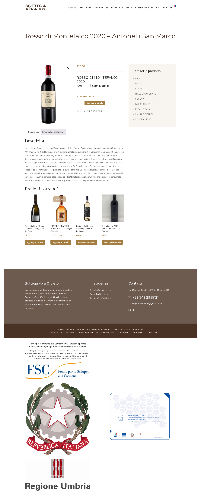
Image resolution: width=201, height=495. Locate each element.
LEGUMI (138, 88)
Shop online (101, 7)
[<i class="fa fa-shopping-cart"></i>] (171, 7)
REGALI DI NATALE (143, 109)
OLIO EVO (139, 99)
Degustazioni (76, 7)
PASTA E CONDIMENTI (145, 104)
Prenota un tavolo (121, 7)
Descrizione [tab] (33, 132)
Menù (89, 7)
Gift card (161, 7)
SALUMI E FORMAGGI (144, 114)
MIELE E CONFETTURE (145, 93)
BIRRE (138, 78)
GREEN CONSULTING (148, 332)
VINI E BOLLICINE (95, 111)
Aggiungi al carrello (95, 103)
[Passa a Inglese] (175, 6)
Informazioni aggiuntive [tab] (52, 132)
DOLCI (138, 83)
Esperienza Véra (144, 7)
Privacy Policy (108, 332)
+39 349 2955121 (145, 297)
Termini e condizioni (124, 332)
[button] (67, 68)
